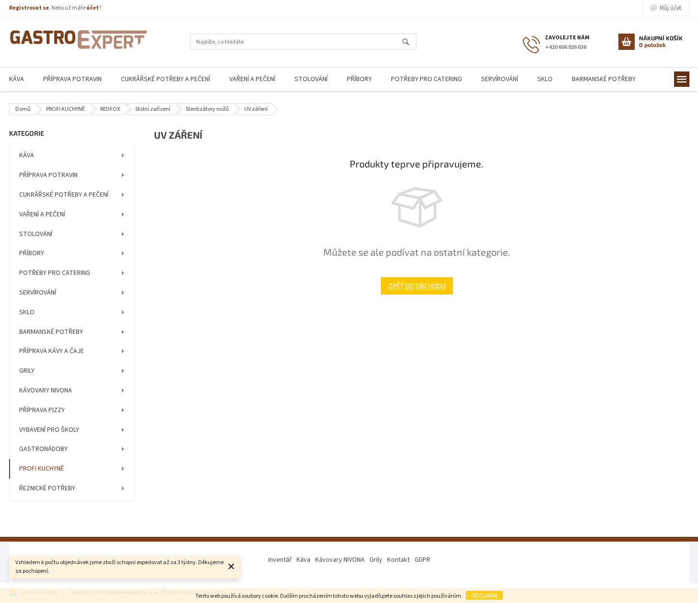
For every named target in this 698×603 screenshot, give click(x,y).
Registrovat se (29, 8)
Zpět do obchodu (417, 286)
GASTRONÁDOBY (43, 449)
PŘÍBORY (31, 253)
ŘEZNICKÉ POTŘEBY (47, 488)
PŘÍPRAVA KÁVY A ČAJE (51, 351)
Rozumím (484, 595)
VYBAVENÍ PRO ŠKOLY (49, 430)
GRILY (27, 371)
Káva (303, 560)
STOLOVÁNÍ (35, 234)
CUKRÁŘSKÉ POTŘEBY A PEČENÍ (63, 195)
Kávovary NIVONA (340, 560)
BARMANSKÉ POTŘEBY (51, 332)
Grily (375, 560)
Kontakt (398, 560)
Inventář (280, 560)
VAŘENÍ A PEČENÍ (42, 214)
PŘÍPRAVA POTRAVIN (48, 175)
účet (92, 8)
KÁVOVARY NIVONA (45, 390)
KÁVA (26, 155)
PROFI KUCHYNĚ (41, 468)
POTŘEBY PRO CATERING (54, 273)
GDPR (422, 560)
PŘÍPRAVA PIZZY (42, 410)
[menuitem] (72, 79)
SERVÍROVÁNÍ (37, 292)
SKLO (27, 312)
